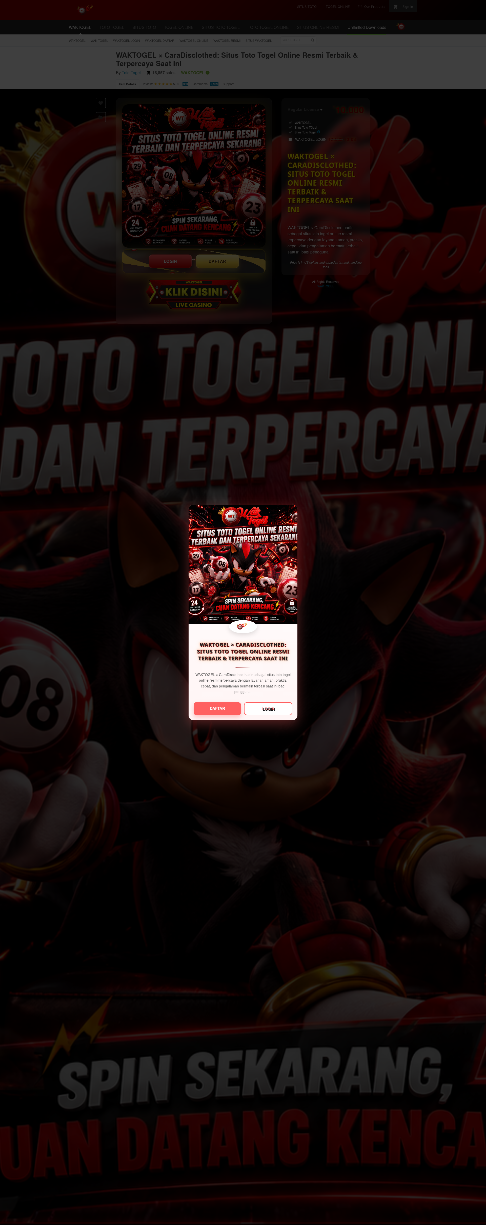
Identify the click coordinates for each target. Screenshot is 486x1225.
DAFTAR (217, 708)
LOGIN (268, 709)
